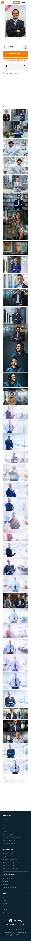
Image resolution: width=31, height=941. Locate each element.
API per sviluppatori (8, 847)
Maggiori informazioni (9, 77)
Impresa (5, 841)
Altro (4, 926)
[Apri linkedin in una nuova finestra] (12, 938)
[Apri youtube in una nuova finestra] (22, 938)
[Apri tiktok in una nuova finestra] (17, 938)
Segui (25, 48)
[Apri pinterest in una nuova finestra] (15, 938)
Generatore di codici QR (9, 858)
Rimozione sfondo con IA (9, 855)
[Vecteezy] (2, 2)
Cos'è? (16, 73)
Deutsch (5, 920)
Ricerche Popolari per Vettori (11, 877)
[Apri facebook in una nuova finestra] (7, 938)
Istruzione (5, 844)
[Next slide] (24, 793)
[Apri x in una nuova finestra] (20, 938)
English (5, 911)
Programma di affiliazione (10, 874)
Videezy (5, 838)
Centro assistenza (7, 893)
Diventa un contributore (9, 902)
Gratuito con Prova (15, 54)
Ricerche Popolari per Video (10, 883)
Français (5, 923)
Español (5, 914)
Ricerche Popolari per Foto (10, 880)
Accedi (23, 2)
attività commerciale (10, 793)
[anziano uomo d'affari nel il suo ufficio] (15, 424)
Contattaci (5, 896)
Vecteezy (5, 835)
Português (5, 917)
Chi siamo (5, 899)
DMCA (4, 871)
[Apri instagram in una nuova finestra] (9, 938)
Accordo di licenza (8, 868)
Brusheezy (5, 832)
